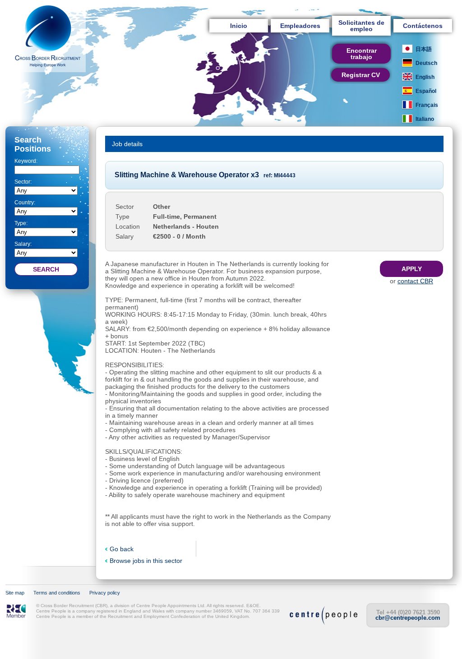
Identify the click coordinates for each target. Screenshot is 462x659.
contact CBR (415, 281)
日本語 (424, 49)
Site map (14, 592)
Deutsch (426, 63)
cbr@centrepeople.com (407, 617)
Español (426, 91)
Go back (122, 549)
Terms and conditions (56, 592)
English (425, 77)
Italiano (425, 119)
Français (427, 105)
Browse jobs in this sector (146, 560)
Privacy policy (104, 592)
